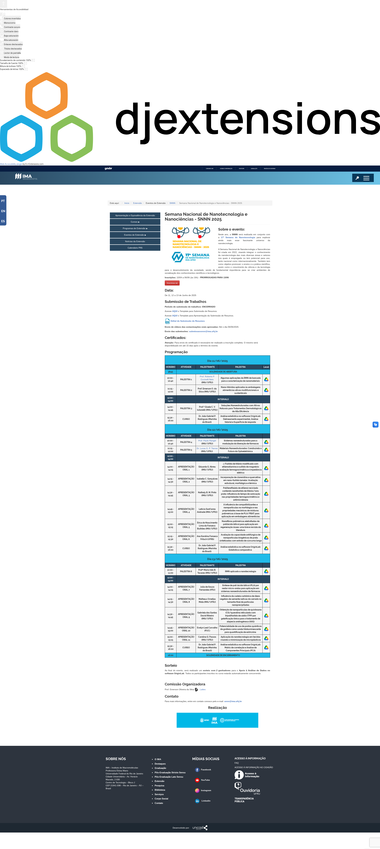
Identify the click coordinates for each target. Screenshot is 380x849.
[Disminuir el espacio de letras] (25, 69)
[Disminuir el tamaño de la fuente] (24, 63)
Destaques (160, 763)
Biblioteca (160, 790)
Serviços (159, 794)
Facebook (206, 769)
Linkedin (205, 801)
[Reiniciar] (1, 14)
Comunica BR (209, 168)
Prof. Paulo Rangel (207, 440)
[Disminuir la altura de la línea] (22, 66)
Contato (159, 803)
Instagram (206, 790)
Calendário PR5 (135, 248)
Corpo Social (161, 798)
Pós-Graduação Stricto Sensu (170, 772)
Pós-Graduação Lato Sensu (169, 777)
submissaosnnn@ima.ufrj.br (203, 331)
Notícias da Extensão (135, 241)
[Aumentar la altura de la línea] (24, 66)
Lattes (203, 689)
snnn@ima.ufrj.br (233, 701)
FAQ (237, 763)
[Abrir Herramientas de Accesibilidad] (3, 4)
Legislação (254, 168)
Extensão (159, 781)
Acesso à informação (226, 168)
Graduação (160, 768)
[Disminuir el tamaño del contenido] (32, 60)
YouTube (205, 780)
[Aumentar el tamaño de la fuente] (26, 63)
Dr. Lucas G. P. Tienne (207, 448)
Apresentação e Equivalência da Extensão (135, 215)
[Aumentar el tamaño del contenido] (34, 60)
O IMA (158, 759)
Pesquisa (159, 785)
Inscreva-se (172, 283)
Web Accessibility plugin (11, 164)
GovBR (108, 168)
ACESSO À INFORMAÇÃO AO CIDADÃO (254, 767)
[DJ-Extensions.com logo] (190, 161)
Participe (241, 168)
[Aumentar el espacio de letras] (27, 69)
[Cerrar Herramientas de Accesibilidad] (4, 14)
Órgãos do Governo (269, 168)
